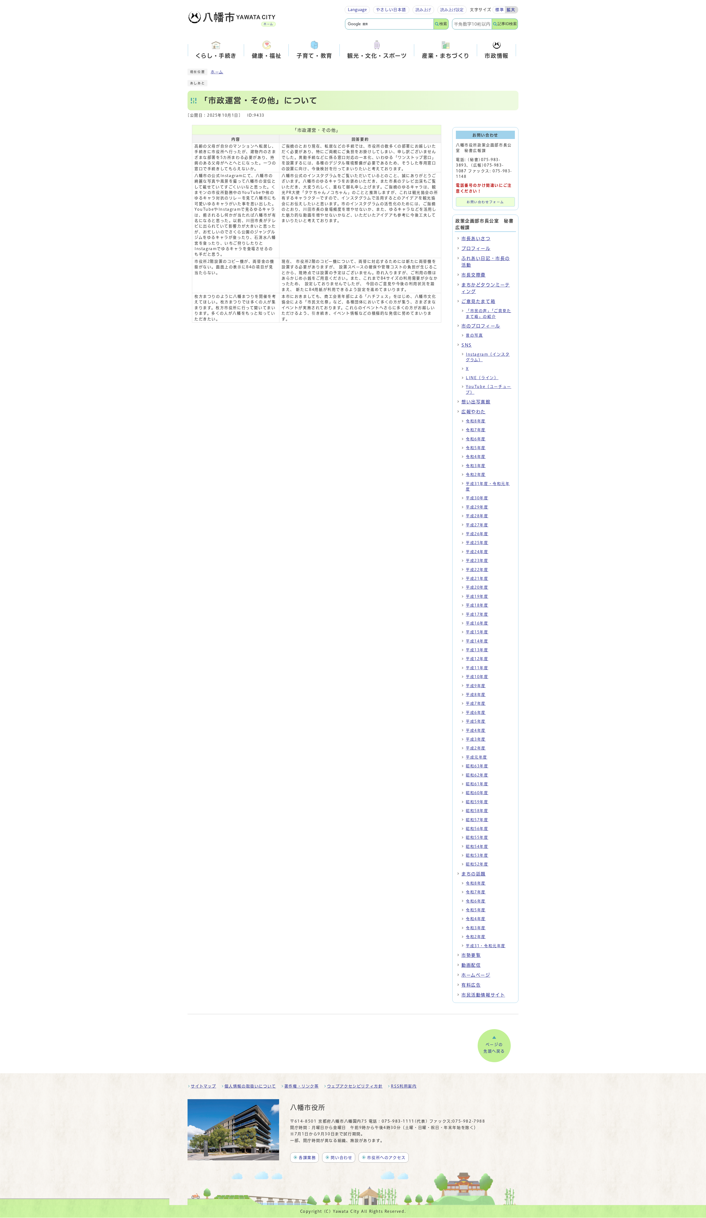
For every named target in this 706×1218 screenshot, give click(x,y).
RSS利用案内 (403, 1086)
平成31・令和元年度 (486, 946)
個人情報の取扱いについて (250, 1086)
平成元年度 (476, 757)
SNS (466, 345)
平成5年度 (476, 721)
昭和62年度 (477, 775)
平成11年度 (477, 668)
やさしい (391, 10)
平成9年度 (476, 686)
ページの (494, 1048)
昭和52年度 (477, 864)
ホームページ (475, 975)
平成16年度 (477, 623)
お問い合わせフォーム (485, 202)
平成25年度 (477, 543)
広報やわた (473, 411)
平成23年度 (477, 561)
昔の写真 (474, 335)
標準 (499, 10)
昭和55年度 (477, 837)
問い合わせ (341, 1158)
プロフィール (476, 248)
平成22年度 (477, 570)
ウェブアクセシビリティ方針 (355, 1086)
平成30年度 (477, 498)
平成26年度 (477, 534)
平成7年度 (476, 703)
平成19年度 (477, 596)
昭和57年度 (477, 820)
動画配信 (471, 965)
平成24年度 (477, 552)
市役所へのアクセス (386, 1158)
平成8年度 (476, 695)
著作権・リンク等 (301, 1086)
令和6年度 (476, 439)
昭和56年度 (477, 829)
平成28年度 (477, 516)
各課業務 (307, 1158)
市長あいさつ (476, 238)
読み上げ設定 (452, 9)
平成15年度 (477, 632)
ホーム (217, 72)
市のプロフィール (480, 326)
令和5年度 (476, 448)
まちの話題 (473, 874)
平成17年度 (477, 614)
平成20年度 (477, 587)
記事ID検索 (507, 24)
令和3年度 (476, 466)
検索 (443, 24)
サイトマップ (203, 1086)
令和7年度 (476, 430)
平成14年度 (477, 641)
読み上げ (423, 9)
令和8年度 (476, 421)
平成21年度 (477, 578)
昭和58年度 (477, 811)
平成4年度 (476, 730)
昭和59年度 (477, 802)
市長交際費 (473, 275)
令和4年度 (476, 457)
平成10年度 (477, 677)
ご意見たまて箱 (478, 301)
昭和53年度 (477, 855)
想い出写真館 (476, 402)
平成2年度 (476, 748)
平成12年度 (477, 659)
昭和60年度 (477, 793)
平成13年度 (477, 650)
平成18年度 (477, 605)
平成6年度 (476, 712)
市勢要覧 (471, 955)
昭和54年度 (477, 846)
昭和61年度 (477, 784)
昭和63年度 (477, 766)
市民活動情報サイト (483, 995)
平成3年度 (476, 739)
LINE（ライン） (482, 378)
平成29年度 (477, 507)
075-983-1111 (398, 1121)
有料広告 (471, 985)
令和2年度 (476, 475)
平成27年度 (477, 525)
